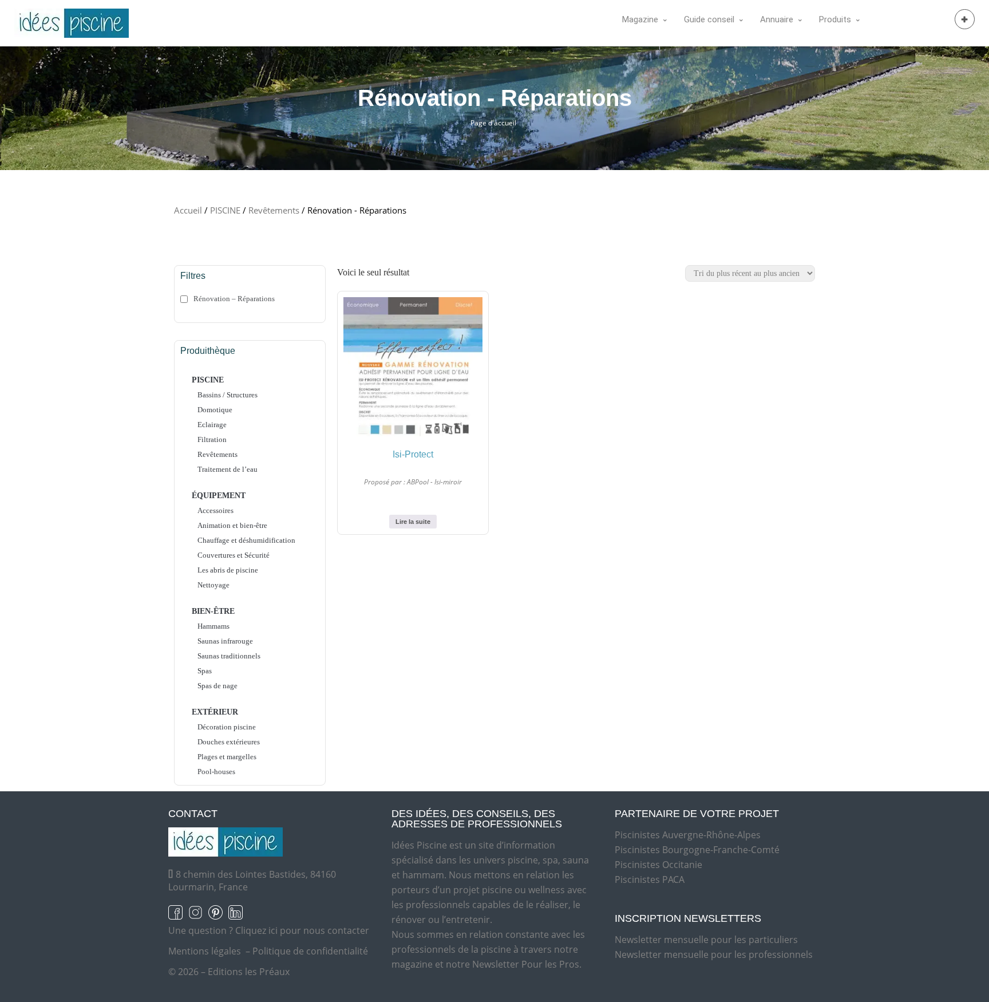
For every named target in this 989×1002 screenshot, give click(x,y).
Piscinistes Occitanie (658, 864)
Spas (204, 670)
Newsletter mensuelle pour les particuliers (706, 939)
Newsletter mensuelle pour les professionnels (714, 954)
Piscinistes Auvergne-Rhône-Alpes (688, 835)
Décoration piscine (226, 727)
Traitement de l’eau (227, 469)
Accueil (188, 210)
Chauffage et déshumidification (246, 540)
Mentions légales (204, 951)
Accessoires (215, 510)
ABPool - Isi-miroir (434, 482)
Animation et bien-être (232, 525)
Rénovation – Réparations (234, 298)
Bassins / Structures (227, 394)
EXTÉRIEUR (215, 712)
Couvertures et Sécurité (233, 555)
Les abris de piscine (227, 570)
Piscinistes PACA (650, 879)
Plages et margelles (226, 756)
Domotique (214, 409)
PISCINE (225, 210)
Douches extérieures (228, 741)
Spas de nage (217, 685)
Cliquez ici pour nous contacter (302, 930)
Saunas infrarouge (225, 641)
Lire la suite (412, 521)
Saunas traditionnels (228, 656)
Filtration (212, 439)
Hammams (213, 626)
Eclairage (212, 424)
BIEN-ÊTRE (213, 611)
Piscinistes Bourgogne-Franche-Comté (697, 849)
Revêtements (273, 210)
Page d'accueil (493, 123)
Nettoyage (213, 585)
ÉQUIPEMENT (219, 495)
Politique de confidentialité (310, 951)
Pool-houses (216, 771)
